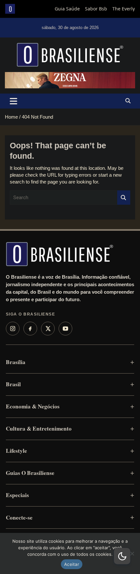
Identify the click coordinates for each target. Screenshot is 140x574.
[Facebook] (30, 328)
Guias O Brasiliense (30, 473)
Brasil (13, 384)
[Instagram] (13, 328)
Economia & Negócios (33, 406)
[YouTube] (65, 328)
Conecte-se (19, 517)
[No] (132, 553)
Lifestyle (16, 451)
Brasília (15, 362)
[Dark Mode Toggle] (122, 556)
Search (123, 197)
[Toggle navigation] (13, 101)
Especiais (17, 495)
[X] (48, 328)
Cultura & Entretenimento (39, 428)
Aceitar (71, 564)
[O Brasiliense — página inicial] (59, 254)
